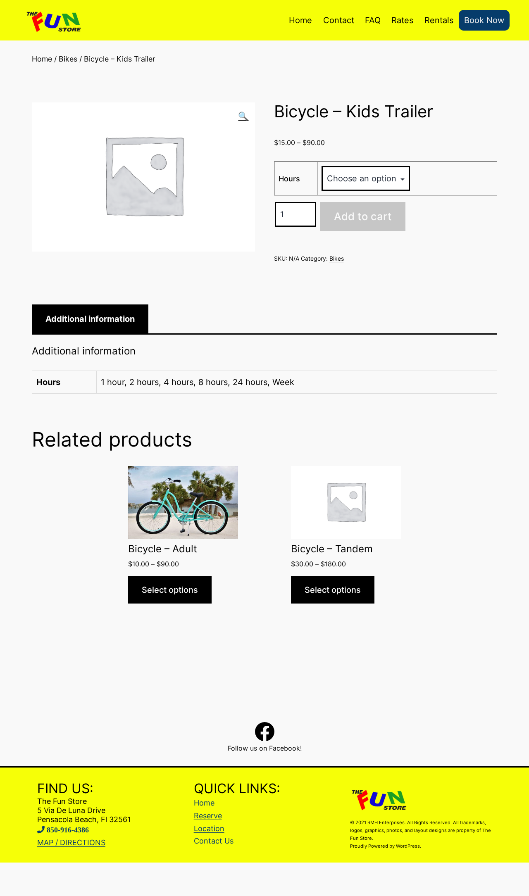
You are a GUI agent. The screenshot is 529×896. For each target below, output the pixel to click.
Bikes (68, 59)
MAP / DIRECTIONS (71, 842)
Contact (338, 20)
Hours (289, 178)
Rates (402, 20)
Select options (170, 590)
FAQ (373, 20)
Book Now (484, 20)
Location (209, 828)
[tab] (90, 318)
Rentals (438, 20)
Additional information (90, 319)
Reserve (208, 815)
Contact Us (214, 841)
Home (300, 20)
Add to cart (363, 216)
